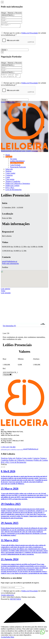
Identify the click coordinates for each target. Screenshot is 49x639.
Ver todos (13, 159)
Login (3, 102)
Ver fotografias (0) (9, 326)
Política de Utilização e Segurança (17, 183)
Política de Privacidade (29, 33)
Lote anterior (5, 289)
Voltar (3, 291)
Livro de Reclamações (13, 190)
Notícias (18, 151)
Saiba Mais (10, 637)
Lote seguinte (6, 293)
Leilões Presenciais (17, 163)
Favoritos (7, 375)
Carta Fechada (15, 165)
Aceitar (3, 637)
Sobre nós (11, 151)
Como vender (26, 151)
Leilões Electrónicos (17, 161)
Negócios (4, 151)
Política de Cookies (12, 185)
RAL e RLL (9, 187)
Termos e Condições (12, 181)
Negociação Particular (18, 167)
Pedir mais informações (10, 263)
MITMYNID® (15, 599)
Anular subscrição (7, 595)
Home (7, 155)
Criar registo (10, 102)
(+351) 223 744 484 (12, 448)
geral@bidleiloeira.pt (9, 261)
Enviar (4, 50)
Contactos (34, 151)
